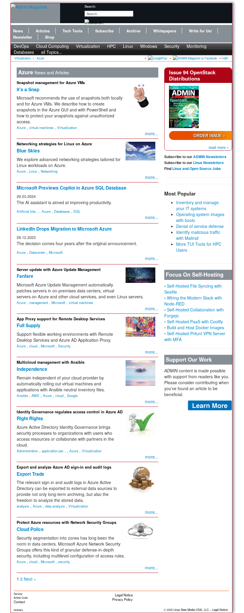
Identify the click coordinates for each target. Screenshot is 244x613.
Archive (133, 31)
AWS (35, 395)
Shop (49, 37)
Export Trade (30, 474)
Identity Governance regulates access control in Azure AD (70, 412)
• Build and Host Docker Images (194, 327)
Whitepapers (164, 31)
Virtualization (88, 46)
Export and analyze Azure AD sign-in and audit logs (64, 467)
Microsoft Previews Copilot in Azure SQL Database (71, 188)
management (38, 302)
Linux (128, 46)
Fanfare (25, 276)
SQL (76, 211)
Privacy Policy (122, 599)
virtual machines (41, 127)
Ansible (22, 395)
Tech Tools (72, 31)
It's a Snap (28, 89)
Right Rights (30, 418)
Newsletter (22, 37)
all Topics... (51, 52)
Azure (40, 58)
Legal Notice (124, 594)
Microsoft (55, 252)
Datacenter (37, 252)
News (18, 31)
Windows (148, 46)
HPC (111, 46)
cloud (33, 345)
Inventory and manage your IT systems (197, 205)
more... (151, 133)
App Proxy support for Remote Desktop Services (61, 319)
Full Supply (28, 325)
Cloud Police (30, 529)
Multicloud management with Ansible (51, 362)
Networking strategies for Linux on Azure (54, 143)
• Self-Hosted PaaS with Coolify (193, 321)
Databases (24, 52)
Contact (19, 601)
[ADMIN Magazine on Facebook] (194, 58)
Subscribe (104, 31)
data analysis (55, 506)
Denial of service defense (200, 226)
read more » (219, 147)
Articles (43, 31)
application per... (54, 450)
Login (225, 58)
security (64, 561)
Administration (27, 450)
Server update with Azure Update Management (59, 269)
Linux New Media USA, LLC (191, 610)
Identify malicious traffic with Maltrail (198, 235)
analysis (23, 506)
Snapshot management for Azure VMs (51, 82)
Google (72, 395)
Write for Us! (200, 31)
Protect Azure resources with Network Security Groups (66, 522)
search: (90, 6)
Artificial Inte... (27, 211)
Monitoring (197, 46)
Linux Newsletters (208, 162)
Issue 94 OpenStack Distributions (192, 75)
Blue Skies (28, 150)
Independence (32, 369)
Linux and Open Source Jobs (196, 168)
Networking (49, 171)
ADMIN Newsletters (209, 156)
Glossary (18, 610)
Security (171, 46)
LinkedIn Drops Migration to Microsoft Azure (64, 229)
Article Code (21, 598)
